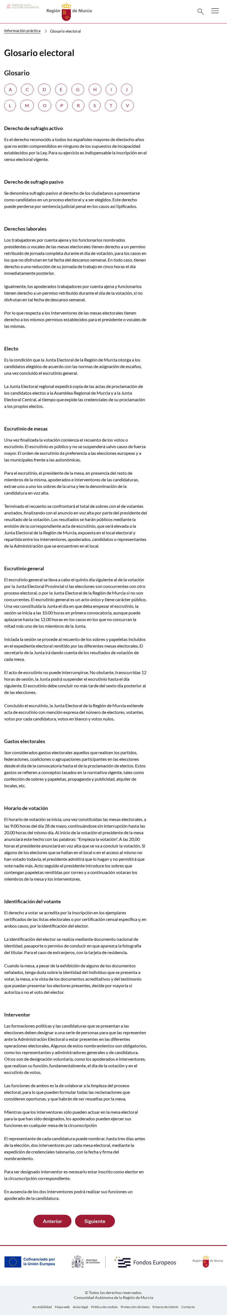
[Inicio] (69, 11)
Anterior (52, 1221)
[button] (215, 14)
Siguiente (94, 1221)
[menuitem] (42, 1307)
